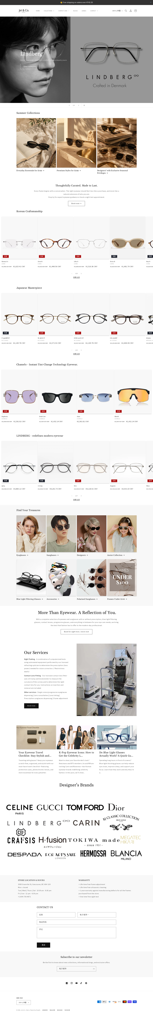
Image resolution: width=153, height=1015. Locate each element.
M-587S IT (41, 338)
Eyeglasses (21, 555)
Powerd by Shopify (35, 1010)
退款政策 (45, 1010)
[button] (126, 10)
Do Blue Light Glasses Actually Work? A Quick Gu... (116, 754)
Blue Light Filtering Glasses (28, 599)
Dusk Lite (42, 416)
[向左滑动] (72, 273)
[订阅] (93, 968)
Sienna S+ (5, 261)
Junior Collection (115, 555)
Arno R (40, 261)
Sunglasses (51, 555)
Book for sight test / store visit (76, 632)
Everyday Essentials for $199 (29, 170)
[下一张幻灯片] (78, 105)
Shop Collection (30, 66)
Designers (81, 555)
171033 (40, 486)
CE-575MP (113, 338)
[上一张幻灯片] (69, 105)
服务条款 (60, 1010)
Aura (78, 416)
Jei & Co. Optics (25, 1010)
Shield (117, 416)
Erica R (112, 261)
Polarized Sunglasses (86, 599)
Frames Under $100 (116, 599)
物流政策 (67, 1010)
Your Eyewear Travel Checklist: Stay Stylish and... (35, 754)
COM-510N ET (79, 338)
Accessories (52, 599)
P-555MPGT (6, 338)
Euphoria (5, 416)
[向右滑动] (81, 273)
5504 (3, 486)
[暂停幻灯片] (83, 105)
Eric (75, 486)
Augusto (112, 486)
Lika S (76, 261)
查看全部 (76, 277)
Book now (31, 706)
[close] (151, 2)
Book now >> (76, 203)
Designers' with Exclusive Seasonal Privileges (112, 171)
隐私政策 (52, 1010)
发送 (43, 945)
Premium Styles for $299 (68, 170)
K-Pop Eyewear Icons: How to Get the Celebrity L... (76, 754)
